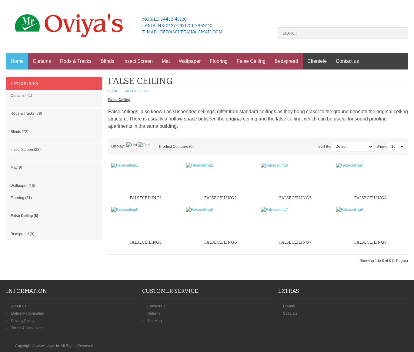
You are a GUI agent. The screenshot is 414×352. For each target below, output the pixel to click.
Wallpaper (190, 61)
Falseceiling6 (220, 242)
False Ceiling (251, 61)
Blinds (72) (19, 132)
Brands (289, 306)
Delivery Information (27, 313)
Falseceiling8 (370, 242)
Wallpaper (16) (23, 186)
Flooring (219, 61)
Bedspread (286, 61)
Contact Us (156, 306)
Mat (166, 61)
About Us (18, 306)
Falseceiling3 (295, 198)
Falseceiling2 (220, 198)
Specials (290, 313)
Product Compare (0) (176, 146)
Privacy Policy (22, 321)
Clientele (317, 61)
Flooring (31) (21, 198)
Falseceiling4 (370, 198)
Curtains (42, 61)
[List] (131, 145)
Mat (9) (16, 167)
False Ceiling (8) (24, 216)
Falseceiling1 (146, 198)
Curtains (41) (21, 95)
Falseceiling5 (145, 242)
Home (17, 61)
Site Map (154, 321)
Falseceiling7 (295, 242)
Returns (153, 313)
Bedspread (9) (22, 234)
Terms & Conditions (27, 328)
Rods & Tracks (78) (26, 113)
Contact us (347, 61)
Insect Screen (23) (26, 149)
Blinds (107, 61)
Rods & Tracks (76, 61)
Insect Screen (138, 61)
